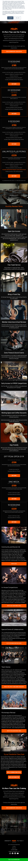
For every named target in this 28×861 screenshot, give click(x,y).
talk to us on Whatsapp (14, 859)
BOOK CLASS (14, 563)
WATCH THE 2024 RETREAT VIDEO (14, 730)
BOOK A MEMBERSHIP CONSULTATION (14, 51)
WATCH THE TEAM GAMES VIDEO (14, 605)
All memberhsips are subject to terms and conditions (14, 180)
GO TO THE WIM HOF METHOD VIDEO (14, 643)
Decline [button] (18, 17)
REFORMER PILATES (14, 195)
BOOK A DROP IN (14, 826)
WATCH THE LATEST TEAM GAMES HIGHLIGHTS (14, 686)
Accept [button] (10, 17)
